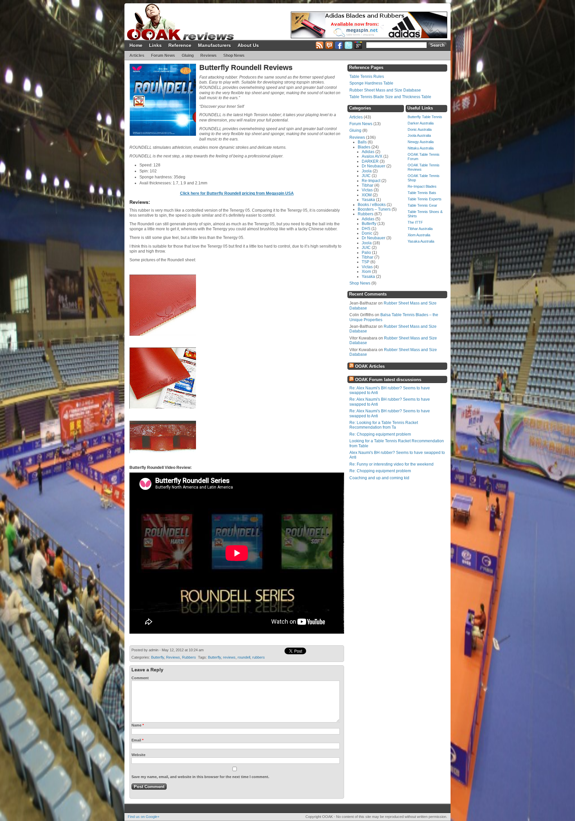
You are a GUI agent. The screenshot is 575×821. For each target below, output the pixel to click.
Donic (367, 233)
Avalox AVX (372, 156)
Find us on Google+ (143, 817)
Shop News (234, 55)
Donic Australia (420, 129)
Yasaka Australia (421, 241)
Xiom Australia (419, 235)
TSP (365, 262)
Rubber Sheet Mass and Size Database (385, 90)
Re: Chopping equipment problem (380, 434)
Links (155, 45)
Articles (136, 55)
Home (135, 45)
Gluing (188, 55)
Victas (367, 190)
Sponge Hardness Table (371, 83)
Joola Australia (419, 135)
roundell (244, 657)
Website (138, 755)
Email (137, 740)
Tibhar (367, 185)
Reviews (208, 55)
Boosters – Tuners (374, 209)
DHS (366, 228)
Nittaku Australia (421, 148)
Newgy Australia (421, 142)
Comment (140, 678)
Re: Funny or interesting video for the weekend (391, 464)
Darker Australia (421, 123)
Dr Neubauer (373, 166)
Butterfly (157, 657)
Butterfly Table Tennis (425, 117)
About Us (248, 45)
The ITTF (415, 222)
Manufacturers (214, 45)
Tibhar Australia (420, 229)
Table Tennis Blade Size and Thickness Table (390, 97)
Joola (367, 171)
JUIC (366, 175)
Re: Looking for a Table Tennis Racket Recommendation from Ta (383, 425)
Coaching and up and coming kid (379, 478)
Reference (179, 45)
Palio (366, 252)
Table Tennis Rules (366, 76)
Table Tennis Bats (422, 193)
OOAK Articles (370, 366)
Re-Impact (371, 180)
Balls (362, 142)
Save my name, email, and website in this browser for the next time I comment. (200, 777)
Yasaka (368, 199)
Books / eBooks (372, 204)
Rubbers (189, 657)
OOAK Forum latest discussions (388, 379)
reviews (229, 657)
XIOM (367, 195)
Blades (364, 147)
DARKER (370, 161)
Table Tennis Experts (425, 199)
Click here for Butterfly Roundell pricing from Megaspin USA (237, 193)
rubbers (258, 657)
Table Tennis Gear (422, 205)
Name (137, 725)
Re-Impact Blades (422, 186)
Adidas (368, 151)
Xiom (366, 271)
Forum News (163, 55)
